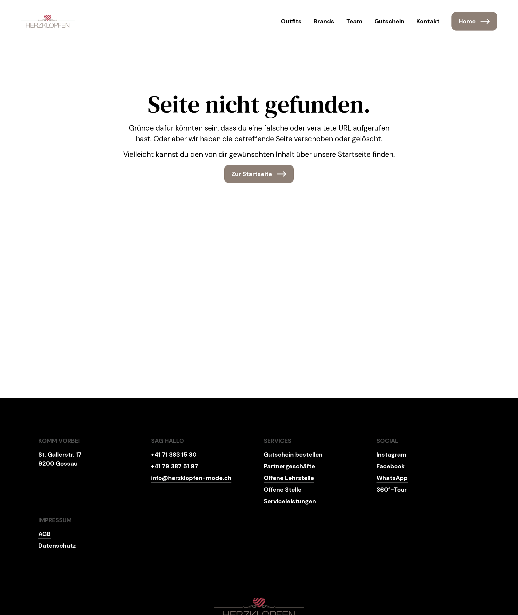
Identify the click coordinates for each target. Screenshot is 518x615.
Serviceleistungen (290, 501)
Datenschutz (57, 545)
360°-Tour (392, 489)
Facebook (391, 466)
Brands (324, 21)
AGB (44, 534)
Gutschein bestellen (293, 454)
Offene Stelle (283, 489)
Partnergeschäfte (289, 466)
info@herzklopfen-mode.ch (191, 478)
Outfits (291, 21)
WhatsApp (392, 478)
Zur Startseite (251, 174)
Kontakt (427, 21)
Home (467, 21)
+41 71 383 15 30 (174, 454)
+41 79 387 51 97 (174, 466)
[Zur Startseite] (48, 21)
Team (354, 21)
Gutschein (389, 21)
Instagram (391, 454)
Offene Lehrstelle (289, 478)
